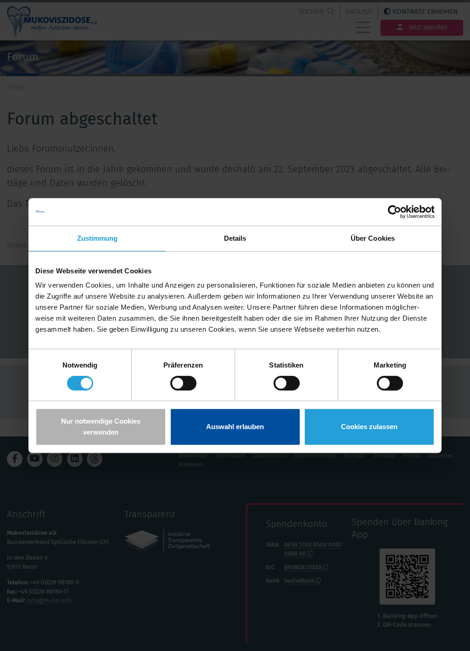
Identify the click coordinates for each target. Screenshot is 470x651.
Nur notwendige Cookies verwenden (100, 426)
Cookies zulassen (369, 426)
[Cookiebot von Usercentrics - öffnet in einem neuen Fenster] (394, 212)
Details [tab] (235, 238)
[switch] (183, 383)
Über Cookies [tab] (373, 238)
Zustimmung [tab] (97, 238)
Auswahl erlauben (235, 426)
